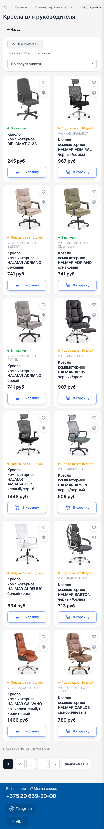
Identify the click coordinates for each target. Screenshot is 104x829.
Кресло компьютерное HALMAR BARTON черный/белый (74, 592)
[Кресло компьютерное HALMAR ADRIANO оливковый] (77, 208)
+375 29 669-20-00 (31, 796)
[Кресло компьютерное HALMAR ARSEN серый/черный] (77, 434)
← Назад (13, 29)
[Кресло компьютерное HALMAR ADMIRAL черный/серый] (77, 99)
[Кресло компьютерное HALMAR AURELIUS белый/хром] (26, 544)
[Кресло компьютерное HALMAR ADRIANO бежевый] (26, 208)
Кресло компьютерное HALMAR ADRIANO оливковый (75, 260)
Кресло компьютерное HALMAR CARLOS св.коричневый (74, 705)
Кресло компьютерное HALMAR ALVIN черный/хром (71, 369)
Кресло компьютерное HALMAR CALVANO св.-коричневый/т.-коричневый (25, 704)
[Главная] (5, 7)
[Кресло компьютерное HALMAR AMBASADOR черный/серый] (26, 434)
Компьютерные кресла (53, 7)
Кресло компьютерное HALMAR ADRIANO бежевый (24, 260)
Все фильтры (28, 44)
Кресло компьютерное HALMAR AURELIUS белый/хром (24, 586)
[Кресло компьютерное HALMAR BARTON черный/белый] (77, 544)
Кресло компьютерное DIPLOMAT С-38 (22, 139)
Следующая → (76, 764)
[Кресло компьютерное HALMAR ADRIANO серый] (26, 321)
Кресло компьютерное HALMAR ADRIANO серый (24, 373)
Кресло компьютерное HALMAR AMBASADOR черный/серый (21, 479)
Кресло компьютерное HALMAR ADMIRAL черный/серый (75, 147)
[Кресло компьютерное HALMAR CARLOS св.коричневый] (77, 653)
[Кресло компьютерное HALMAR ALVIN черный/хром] (77, 321)
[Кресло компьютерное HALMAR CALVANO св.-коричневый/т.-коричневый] (26, 653)
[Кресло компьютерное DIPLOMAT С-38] (26, 99)
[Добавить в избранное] (44, 82)
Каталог (21, 7)
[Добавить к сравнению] (44, 92)
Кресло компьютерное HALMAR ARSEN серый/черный (72, 482)
